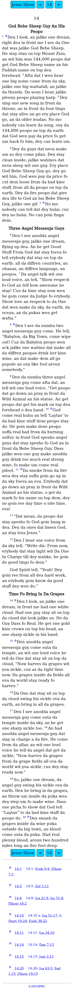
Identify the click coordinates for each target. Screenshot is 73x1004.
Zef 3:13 (42, 886)
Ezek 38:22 (38, 921)
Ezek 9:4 (42, 869)
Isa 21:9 (41, 898)
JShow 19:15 (27, 974)
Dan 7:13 (46, 944)
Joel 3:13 (46, 956)
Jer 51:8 (56, 898)
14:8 (18, 898)
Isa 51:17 (49, 915)
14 (49, 4)
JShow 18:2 (17, 903)
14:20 (19, 968)
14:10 (19, 915)
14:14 (19, 944)
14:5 (18, 886)
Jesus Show (23, 4)
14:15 (19, 956)
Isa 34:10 (46, 932)
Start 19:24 (17, 921)
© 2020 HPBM (36, 986)
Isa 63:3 (45, 968)
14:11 (19, 932)
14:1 (18, 869)
